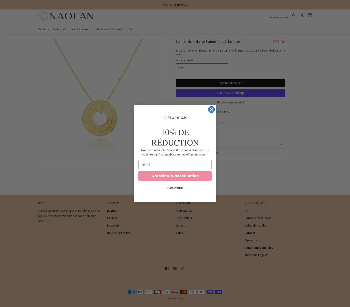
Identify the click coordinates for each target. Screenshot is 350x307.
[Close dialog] (211, 109)
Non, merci (175, 188)
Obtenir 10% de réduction (175, 175)
